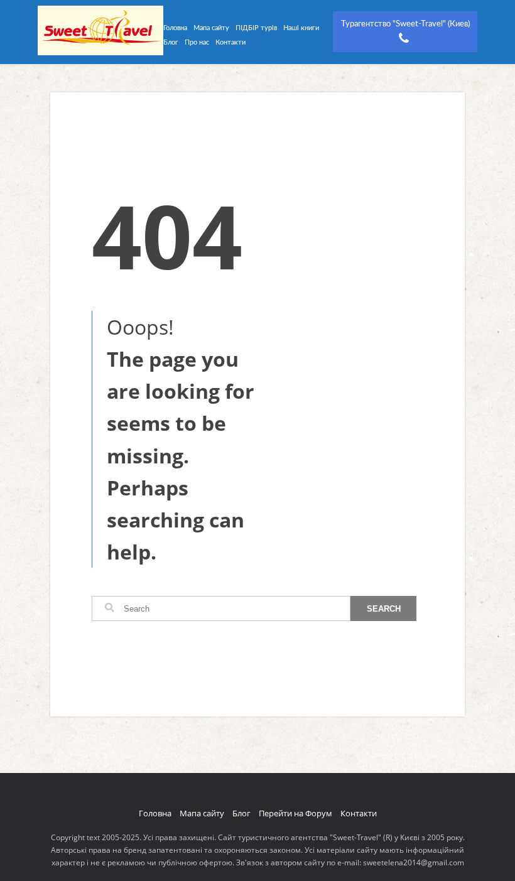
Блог (170, 42)
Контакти (230, 42)
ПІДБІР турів (256, 27)
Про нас (197, 42)
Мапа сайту (211, 27)
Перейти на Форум (295, 813)
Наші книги (301, 27)
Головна (175, 27)
